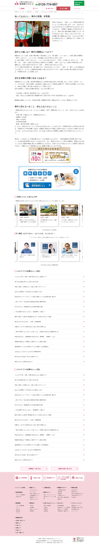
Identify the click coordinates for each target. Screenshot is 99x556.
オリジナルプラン (34, 490)
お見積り (46, 507)
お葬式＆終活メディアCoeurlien (77, 496)
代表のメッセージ (34, 509)
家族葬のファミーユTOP (19, 11)
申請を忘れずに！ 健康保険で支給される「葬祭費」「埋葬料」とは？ (35, 336)
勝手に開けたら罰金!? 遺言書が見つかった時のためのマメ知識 (33, 316)
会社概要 (32, 507)
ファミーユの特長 (20, 487)
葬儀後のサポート (62, 487)
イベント (18, 507)
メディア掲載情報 (20, 505)
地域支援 (18, 511)
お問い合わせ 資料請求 (78, 3)
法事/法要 (60, 491)
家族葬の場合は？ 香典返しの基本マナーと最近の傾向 (30, 341)
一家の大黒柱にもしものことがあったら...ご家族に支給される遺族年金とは (37, 331)
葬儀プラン (33, 487)
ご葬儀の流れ (47, 487)
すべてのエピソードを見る (49, 230)
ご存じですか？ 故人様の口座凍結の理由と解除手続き (30, 301)
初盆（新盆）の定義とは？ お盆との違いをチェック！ (30, 287)
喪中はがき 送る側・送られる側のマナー (27, 356)
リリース (18, 513)
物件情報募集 (61, 505)
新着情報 (18, 503)
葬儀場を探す (19, 517)
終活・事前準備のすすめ (77, 493)
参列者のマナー (75, 491)
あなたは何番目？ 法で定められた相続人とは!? (28, 292)
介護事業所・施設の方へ (63, 511)
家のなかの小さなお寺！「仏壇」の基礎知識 (28, 321)
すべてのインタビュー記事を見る (49, 265)
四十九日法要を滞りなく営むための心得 (26, 282)
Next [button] (79, 214)
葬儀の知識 (29, 11)
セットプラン (33, 491)
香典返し (60, 499)
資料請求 (46, 509)
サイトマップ (75, 511)
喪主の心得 (74, 490)
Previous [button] (16, 214)
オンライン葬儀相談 (20, 494)
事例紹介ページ (33, 497)
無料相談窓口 (19, 492)
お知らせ (18, 509)
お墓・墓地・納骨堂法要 (63, 497)
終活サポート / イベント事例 (50, 497)
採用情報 (32, 511)
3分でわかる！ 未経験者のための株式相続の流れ (29, 306)
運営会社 (32, 503)
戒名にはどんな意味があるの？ (24, 361)
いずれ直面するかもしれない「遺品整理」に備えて (30, 311)
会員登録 (46, 511)
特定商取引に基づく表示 (77, 507)
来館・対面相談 (47, 505)
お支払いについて (34, 499)
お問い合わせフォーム (49, 503)
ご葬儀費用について (34, 495)
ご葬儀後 (36, 11)
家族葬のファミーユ (76, 505)
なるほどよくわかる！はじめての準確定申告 (28, 351)
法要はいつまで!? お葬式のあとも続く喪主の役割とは (30, 326)
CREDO (31, 505)
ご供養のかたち (61, 495)
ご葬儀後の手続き (62, 490)
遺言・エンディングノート (50, 494)
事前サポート (47, 492)
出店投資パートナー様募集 (64, 507)
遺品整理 (60, 493)
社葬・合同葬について (35, 493)
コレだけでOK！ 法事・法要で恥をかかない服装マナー (31, 277)
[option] (48, 214)
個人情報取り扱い (76, 509)
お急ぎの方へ (19, 496)
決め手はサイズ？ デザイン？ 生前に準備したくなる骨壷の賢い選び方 (35, 297)
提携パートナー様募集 (63, 509)
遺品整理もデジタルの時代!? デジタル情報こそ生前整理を (32, 346)
